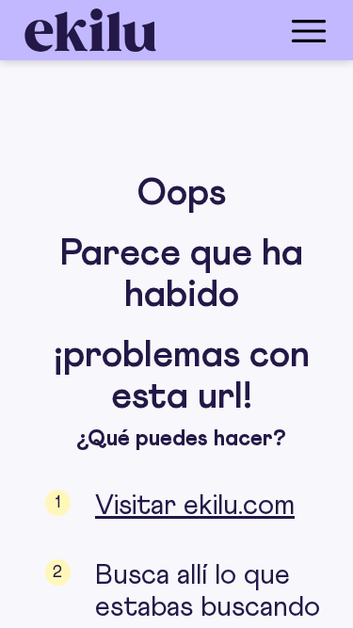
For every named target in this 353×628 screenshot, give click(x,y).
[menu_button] (252, 30)
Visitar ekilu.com (195, 505)
